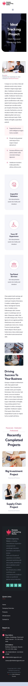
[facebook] (7, 585)
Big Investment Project (13, 472)
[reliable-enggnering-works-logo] (8, 2)
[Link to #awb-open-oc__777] (13, 10)
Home (4, 604)
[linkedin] (19, 585)
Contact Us (5, 619)
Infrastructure (6, 615)
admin (5, 75)
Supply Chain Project (14, 505)
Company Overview (8, 608)
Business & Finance (13, 78)
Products (5, 612)
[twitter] (11, 585)
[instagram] (15, 585)
